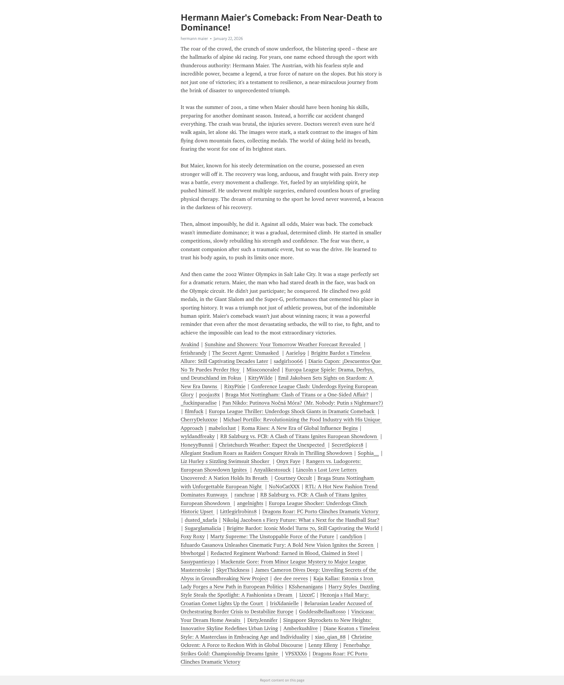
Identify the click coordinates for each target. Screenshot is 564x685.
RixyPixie (235, 386)
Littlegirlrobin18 (238, 511)
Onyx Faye (288, 461)
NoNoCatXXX (284, 486)
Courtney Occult (293, 478)
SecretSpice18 (347, 445)
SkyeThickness (232, 570)
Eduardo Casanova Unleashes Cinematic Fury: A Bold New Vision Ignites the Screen (278, 545)
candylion (351, 536)
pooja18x (209, 394)
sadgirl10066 (288, 361)
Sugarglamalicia (203, 528)
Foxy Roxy (193, 536)
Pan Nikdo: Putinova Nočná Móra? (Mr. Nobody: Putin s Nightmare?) (302, 403)
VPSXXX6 (296, 653)
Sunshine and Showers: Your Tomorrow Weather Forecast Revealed (283, 344)
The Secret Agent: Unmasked (246, 353)
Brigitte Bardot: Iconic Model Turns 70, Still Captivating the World (303, 528)
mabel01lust (222, 428)
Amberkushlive (300, 628)
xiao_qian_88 (330, 637)
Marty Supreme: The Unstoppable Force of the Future (272, 536)
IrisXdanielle (284, 603)
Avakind (190, 344)
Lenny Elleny (323, 645)
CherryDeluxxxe (199, 419)
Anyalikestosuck (272, 470)
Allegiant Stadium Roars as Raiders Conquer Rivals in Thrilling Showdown (266, 453)
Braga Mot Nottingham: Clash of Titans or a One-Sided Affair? (297, 394)
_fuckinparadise (199, 403)
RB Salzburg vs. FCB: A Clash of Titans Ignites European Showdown (299, 436)
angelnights (250, 503)
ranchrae (244, 495)
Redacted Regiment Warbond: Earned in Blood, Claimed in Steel (285, 553)
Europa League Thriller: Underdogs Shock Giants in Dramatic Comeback (292, 411)
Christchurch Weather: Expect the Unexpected (272, 445)
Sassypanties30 (198, 561)
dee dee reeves (291, 578)
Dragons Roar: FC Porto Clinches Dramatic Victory (321, 511)
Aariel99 (296, 353)
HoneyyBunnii (197, 445)
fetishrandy (194, 353)
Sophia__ (368, 453)
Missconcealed (263, 369)
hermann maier (194, 38)
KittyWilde (260, 378)
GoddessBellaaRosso (322, 611)
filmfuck (194, 411)
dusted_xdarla (201, 520)
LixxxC (307, 595)
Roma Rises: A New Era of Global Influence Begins (299, 428)
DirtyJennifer (262, 620)
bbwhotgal (193, 553)
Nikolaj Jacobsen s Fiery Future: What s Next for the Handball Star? (301, 520)
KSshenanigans (306, 586)
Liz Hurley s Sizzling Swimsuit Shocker (226, 461)
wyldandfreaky (198, 436)
